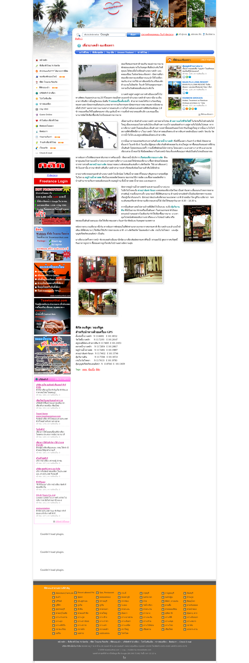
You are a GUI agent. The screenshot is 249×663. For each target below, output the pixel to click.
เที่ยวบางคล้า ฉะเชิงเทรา (98, 45)
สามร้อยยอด (192, 605)
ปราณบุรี (103, 601)
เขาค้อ (190, 625)
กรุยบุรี (146, 593)
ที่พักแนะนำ (44, 87)
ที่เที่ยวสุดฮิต (97, 52)
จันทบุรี (190, 593)
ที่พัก (98, 369)
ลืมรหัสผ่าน (210, 34)
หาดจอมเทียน (171, 609)
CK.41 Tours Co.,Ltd (45, 495)
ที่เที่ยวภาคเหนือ (141, 18)
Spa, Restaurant (107, 592)
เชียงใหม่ (169, 629)
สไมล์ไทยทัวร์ (42, 458)
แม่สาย (81, 633)
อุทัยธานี (169, 613)
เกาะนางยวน (127, 617)
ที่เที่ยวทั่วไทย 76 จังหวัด (50, 65)
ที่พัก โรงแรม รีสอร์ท (48, 82)
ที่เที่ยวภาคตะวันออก (196, 18)
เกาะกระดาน (61, 617)
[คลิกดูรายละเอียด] (52, 225)
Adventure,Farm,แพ (64, 593)
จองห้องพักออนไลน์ (48, 76)
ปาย (145, 601)
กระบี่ (123, 593)
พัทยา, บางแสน (171, 601)
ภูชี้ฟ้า (58, 605)
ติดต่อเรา (44, 131)
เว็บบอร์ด (44, 148)
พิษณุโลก (191, 601)
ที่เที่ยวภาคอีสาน (178, 18)
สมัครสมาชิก (196, 34)
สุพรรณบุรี (60, 609)
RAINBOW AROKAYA (192, 98)
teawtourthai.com (112, 650)
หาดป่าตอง (192, 609)
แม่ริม (58, 633)
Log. (124, 650)
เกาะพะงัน (147, 617)
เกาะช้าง (103, 617)
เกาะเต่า (103, 625)
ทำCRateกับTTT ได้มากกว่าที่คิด (54, 71)
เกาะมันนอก (192, 617)
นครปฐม (169, 597)
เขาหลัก (81, 629)
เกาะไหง (169, 625)
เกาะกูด (81, 617)
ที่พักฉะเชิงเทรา (182, 59)
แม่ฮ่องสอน (105, 633)
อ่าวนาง (146, 613)
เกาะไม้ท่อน (148, 625)
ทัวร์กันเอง (40, 482)
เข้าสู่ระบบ (183, 34)
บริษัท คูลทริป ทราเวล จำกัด (48, 469)
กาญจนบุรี (169, 593)
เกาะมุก (59, 621)
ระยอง (124, 605)
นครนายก (147, 597)
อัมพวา (124, 613)
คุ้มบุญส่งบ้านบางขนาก (192, 66)
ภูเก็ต (80, 605)
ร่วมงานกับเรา (46, 137)
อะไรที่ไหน (84, 52)
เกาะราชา (104, 621)
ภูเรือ (102, 605)
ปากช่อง (125, 601)
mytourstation (43, 508)
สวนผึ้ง (168, 605)
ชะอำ (58, 597)
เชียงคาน (147, 629)
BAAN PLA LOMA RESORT (195, 82)
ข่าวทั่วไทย (142, 52)
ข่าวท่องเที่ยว (45, 104)
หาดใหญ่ (103, 613)
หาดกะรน (147, 609)
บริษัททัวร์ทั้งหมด (62, 521)
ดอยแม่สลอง (105, 597)
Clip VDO (44, 109)
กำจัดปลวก (52, 175)
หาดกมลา (104, 609)
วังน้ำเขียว (147, 605)
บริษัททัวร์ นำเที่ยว (47, 93)
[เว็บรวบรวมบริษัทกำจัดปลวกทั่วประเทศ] (52, 173)
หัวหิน (80, 609)
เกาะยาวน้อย (83, 621)
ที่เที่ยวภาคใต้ (214, 18)
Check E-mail (46, 153)
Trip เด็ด (110, 52)
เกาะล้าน (147, 621)
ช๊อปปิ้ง (91, 369)
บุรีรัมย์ (59, 601)
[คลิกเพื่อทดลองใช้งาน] (52, 374)
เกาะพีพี (168, 617)
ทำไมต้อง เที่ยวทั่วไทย (49, 120)
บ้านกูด (190, 597)
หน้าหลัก (43, 60)
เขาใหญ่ (125, 629)
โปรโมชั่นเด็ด (45, 98)
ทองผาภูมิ (125, 597)
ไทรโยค (124, 633)
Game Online (46, 114)
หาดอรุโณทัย (61, 613)
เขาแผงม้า (104, 629)
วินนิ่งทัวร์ (40, 429)
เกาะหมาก (191, 621)
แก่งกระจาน (192, 629)
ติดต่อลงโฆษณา (47, 126)
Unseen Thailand (125, 52)
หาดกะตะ (125, 609)
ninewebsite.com (144, 650)
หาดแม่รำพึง (83, 613)
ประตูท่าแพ (82, 601)
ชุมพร (80, 597)
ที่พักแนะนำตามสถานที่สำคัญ (57, 588)
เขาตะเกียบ (61, 629)
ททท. (84, 369)
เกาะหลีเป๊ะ (61, 625)
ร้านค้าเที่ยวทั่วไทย (48, 142)
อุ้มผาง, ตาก (192, 613)
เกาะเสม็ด (125, 625)
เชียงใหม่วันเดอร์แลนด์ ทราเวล (49, 400)
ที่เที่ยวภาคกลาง (159, 18)
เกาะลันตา (126, 621)
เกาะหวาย (82, 625)
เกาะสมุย (169, 621)
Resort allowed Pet (86, 592)
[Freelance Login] (52, 184)
